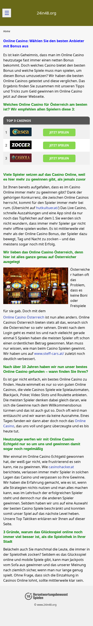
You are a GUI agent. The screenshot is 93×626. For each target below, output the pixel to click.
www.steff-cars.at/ (49, 353)
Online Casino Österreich (23, 317)
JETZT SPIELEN (59, 132)
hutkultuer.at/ (47, 207)
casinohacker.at (61, 466)
